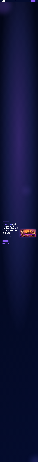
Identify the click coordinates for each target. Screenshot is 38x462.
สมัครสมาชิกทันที (17, 460)
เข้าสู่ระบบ (21, 460)
